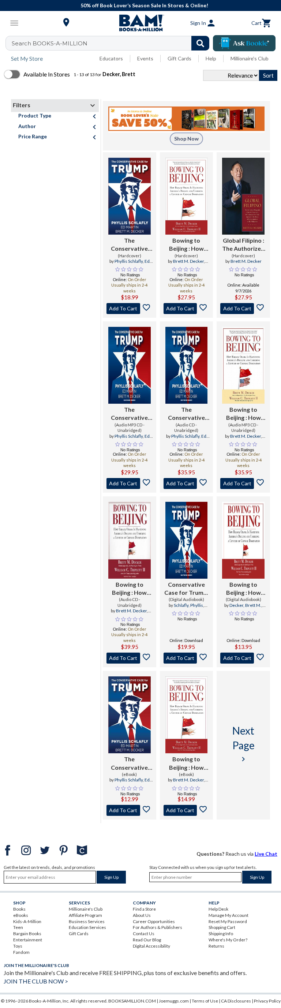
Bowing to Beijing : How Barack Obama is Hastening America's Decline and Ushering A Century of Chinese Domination (186, 763)
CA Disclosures (236, 1001)
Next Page (243, 743)
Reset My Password (228, 921)
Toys (17, 946)
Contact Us (143, 933)
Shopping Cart (222, 927)
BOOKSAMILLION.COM (132, 1001)
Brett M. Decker (188, 261)
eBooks (20, 915)
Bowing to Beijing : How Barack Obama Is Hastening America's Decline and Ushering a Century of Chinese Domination (186, 245)
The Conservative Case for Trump (129, 245)
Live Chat (266, 854)
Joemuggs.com (174, 1001)
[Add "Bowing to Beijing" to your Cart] (187, 308)
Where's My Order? (228, 939)
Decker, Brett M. (245, 605)
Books (19, 909)
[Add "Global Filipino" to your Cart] (243, 308)
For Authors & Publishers (157, 927)
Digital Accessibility (151, 946)
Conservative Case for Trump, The (186, 589)
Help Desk (218, 909)
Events (145, 58)
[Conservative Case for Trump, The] (187, 540)
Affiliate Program (85, 915)
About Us (142, 915)
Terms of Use (205, 1001)
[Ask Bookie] (244, 43)
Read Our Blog (147, 939)
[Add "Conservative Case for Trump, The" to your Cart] (187, 658)
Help (211, 58)
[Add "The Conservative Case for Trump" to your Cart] (129, 308)
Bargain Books (27, 933)
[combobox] (112, 43)
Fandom (21, 952)
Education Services (87, 927)
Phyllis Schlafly (129, 261)
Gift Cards (179, 58)
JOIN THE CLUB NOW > (36, 981)
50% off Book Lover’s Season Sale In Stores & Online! (144, 5)
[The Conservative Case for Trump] (129, 196)
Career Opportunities (154, 921)
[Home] (140, 23)
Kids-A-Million (27, 921)
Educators (111, 58)
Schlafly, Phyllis (188, 605)
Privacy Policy (267, 1001)
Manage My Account (228, 915)
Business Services (87, 921)
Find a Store (144, 909)
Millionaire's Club (250, 58)
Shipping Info (221, 933)
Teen (18, 927)
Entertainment (27, 939)
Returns (216, 946)
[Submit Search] (200, 43)
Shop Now (186, 138)
